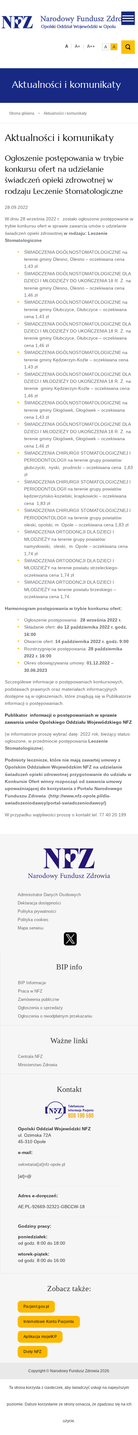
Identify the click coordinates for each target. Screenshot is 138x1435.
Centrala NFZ (30, 1056)
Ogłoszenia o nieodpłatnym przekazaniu (55, 1016)
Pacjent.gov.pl (36, 1306)
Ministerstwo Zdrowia (37, 1064)
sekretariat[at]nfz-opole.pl (41, 1164)
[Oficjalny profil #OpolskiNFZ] (70, 938)
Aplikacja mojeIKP (40, 1336)
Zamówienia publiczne (38, 999)
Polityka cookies (33, 919)
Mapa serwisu (30, 928)
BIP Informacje (32, 982)
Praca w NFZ (30, 991)
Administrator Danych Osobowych (49, 894)
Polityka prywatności (37, 911)
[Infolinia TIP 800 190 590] (69, 1110)
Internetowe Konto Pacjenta (48, 1321)
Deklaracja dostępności (39, 903)
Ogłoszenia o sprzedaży (40, 1007)
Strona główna (21, 113)
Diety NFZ (32, 1351)
